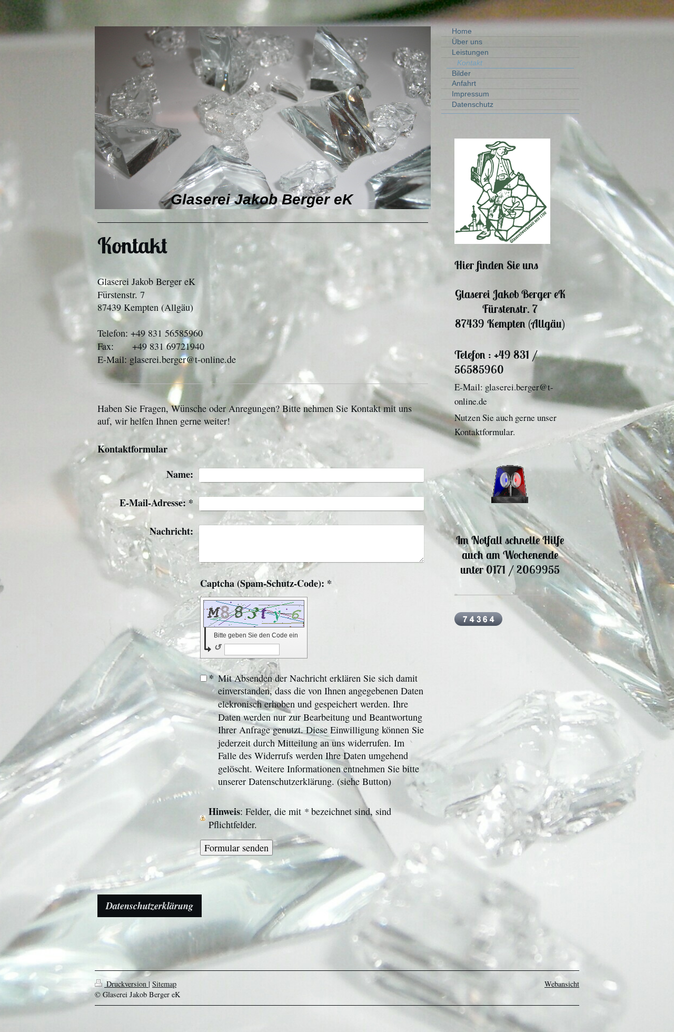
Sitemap (164, 984)
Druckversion (126, 984)
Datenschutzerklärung (149, 905)
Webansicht (561, 984)
